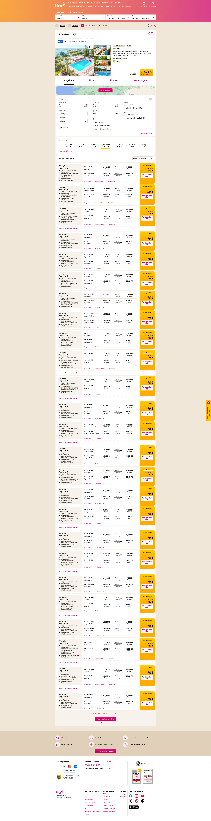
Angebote (69, 80)
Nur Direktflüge (100, 122)
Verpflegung (62, 110)
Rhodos (86, 38)
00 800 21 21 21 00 (92, 765)
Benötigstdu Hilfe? (150, 25)
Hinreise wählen (64, 140)
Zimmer (134, 16)
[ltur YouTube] (142, 797)
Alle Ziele (60, 38)
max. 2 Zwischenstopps (103, 129)
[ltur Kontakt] (155, 26)
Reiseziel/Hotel (61, 16)
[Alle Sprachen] (120, 2)
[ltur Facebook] (130, 797)
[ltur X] (130, 802)
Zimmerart (62, 118)
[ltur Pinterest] (136, 802)
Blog (111, 2)
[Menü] (147, 762)
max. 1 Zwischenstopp (102, 126)
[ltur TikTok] (142, 802)
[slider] (59, 104)
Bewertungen (140, 80)
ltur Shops (96, 2)
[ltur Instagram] (136, 797)
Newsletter (104, 2)
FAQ (115, 2)
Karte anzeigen (105, 90)
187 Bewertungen (74, 41)
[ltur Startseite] (60, 5)
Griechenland (68, 38)
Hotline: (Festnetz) (80, 2)
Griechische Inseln (77, 38)
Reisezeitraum (111, 16)
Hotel (69, 12)
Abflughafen (85, 16)
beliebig (97, 119)
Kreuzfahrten (78, 12)
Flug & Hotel (60, 12)
